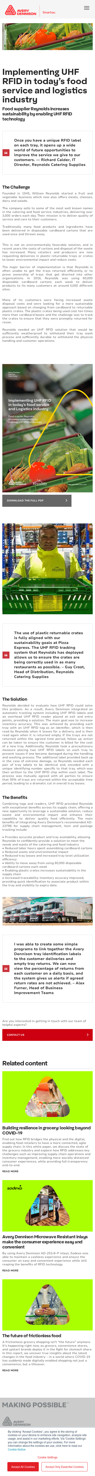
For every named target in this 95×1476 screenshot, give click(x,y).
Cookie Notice (17, 1449)
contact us (15, 1035)
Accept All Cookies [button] (23, 1467)
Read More (10, 1171)
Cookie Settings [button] (47, 1457)
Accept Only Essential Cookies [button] (64, 1467)
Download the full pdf (25, 500)
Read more (10, 1370)
